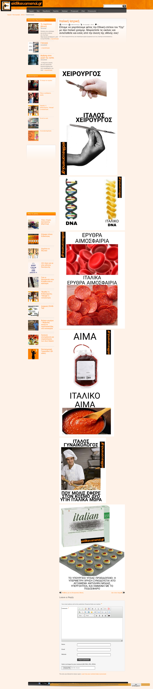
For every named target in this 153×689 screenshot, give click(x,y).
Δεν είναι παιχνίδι (116, 592)
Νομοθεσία (46, 11)
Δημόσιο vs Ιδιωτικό (45, 250)
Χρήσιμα (64, 11)
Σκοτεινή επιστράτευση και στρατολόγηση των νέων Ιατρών (47, 338)
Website (64, 654)
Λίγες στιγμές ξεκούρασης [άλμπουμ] (46, 222)
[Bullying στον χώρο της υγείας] (33, 60)
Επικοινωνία (92, 11)
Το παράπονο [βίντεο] (46, 25)
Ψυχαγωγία (74, 11)
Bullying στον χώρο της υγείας (47, 57)
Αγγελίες (56, 11)
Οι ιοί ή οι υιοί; (44, 118)
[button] (79, 608)
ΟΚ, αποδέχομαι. (136, 685)
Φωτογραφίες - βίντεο (19, 15)
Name (63, 644)
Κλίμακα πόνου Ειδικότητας (46, 235)
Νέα (38, 11)
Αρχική (31, 11)
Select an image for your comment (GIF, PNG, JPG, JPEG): (79, 664)
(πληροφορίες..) (123, 684)
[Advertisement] (92, 53)
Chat (83, 11)
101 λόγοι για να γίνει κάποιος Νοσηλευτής (47, 265)
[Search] (124, 6)
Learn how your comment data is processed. (93, 674)
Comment (65, 608)
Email (63, 649)
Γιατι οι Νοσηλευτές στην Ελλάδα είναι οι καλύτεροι (47, 280)
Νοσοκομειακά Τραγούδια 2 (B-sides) (47, 351)
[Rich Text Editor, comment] (92, 628)
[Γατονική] (33, 47)
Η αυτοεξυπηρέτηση (45, 131)
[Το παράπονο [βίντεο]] (33, 28)
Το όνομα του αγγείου (46, 80)
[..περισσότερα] (54, 39)
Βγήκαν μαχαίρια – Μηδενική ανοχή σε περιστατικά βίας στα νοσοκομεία (47, 324)
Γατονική (44, 43)
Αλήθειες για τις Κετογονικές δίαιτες (72, 592)
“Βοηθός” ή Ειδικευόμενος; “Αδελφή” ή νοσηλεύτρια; (47, 107)
